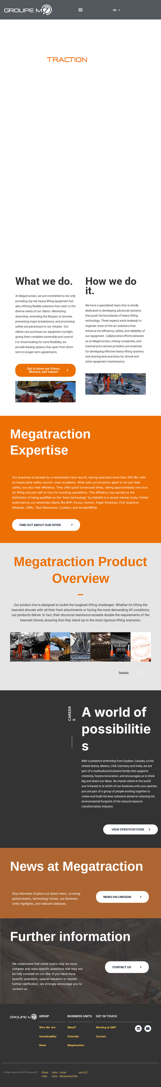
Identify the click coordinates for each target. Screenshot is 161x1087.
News (42, 1045)
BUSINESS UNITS (80, 1016)
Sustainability (47, 1036)
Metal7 (72, 1027)
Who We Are (47, 1027)
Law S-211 (83, 1072)
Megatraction (76, 1045)
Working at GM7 (106, 1027)
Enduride (73, 1036)
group (44, 1016)
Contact (101, 1036)
